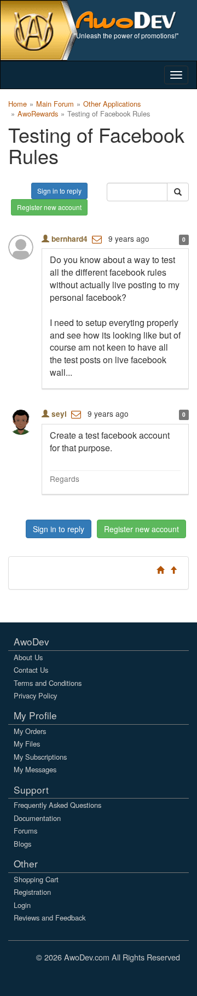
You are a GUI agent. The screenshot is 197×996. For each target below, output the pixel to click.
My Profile (35, 715)
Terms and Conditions (48, 683)
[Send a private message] (97, 238)
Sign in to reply (59, 190)
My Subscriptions (40, 757)
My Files (27, 743)
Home (17, 103)
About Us (28, 657)
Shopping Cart (36, 879)
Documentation (37, 818)
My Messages (35, 769)
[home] (131, 19)
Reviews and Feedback (49, 917)
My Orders (30, 731)
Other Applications (112, 103)
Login (22, 905)
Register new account (49, 207)
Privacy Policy (35, 695)
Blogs (22, 843)
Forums (25, 830)
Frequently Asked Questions (57, 805)
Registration (32, 892)
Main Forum (55, 103)
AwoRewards (38, 113)
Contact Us (31, 670)
